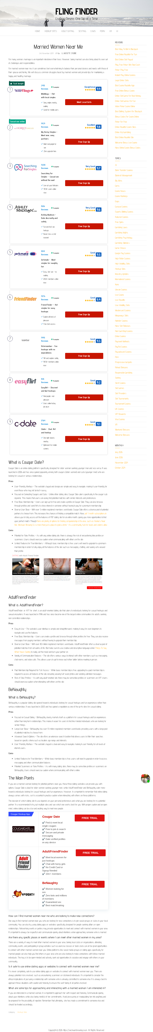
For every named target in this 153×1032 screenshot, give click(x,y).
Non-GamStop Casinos (124, 331)
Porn (102, 31)
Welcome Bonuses (122, 434)
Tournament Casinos (123, 403)
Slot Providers (120, 393)
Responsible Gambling (123, 372)
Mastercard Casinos (123, 310)
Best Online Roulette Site (124, 137)
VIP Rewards (120, 414)
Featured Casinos (121, 217)
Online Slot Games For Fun (125, 101)
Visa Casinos (120, 419)
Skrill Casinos (120, 383)
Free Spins (119, 222)
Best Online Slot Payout (124, 59)
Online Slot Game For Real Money (128, 95)
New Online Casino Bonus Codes (127, 147)
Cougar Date (51, 816)
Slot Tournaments (122, 398)
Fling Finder (76, 11)
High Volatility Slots (122, 263)
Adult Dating (67, 31)
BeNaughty (50, 883)
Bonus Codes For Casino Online (127, 116)
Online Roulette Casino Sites (125, 127)
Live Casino (119, 294)
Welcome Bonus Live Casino (126, 142)
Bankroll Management (123, 175)
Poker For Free (121, 121)
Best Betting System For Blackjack (128, 111)
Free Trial (90, 817)
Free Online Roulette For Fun (126, 54)
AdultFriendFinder (55, 851)
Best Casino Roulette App (124, 85)
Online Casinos (120, 336)
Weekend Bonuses (122, 429)
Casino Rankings (121, 196)
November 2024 (121, 462)
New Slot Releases (122, 325)
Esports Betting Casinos (124, 211)
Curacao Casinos (121, 206)
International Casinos (122, 279)
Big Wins (118, 180)
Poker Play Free (121, 69)
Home (37, 31)
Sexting (82, 31)
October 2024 (120, 467)
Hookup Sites (51, 31)
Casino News (120, 191)
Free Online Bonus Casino (125, 90)
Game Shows (120, 248)
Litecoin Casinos (121, 289)
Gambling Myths (121, 232)
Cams (93, 31)
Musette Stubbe (70, 53)
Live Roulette (120, 299)
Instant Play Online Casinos (125, 75)
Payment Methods (122, 341)
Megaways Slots (121, 315)
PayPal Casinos (121, 346)
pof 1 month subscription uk (95, 513)
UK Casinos (119, 408)
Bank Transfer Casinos (124, 170)
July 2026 (119, 452)
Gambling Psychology (123, 237)
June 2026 (119, 457)
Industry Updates (121, 274)
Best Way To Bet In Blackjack (126, 49)
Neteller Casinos (121, 320)
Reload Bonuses (121, 367)
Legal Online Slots (122, 80)
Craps (117, 201)
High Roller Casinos (122, 258)
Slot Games (119, 388)
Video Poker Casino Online (125, 106)
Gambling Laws (121, 227)
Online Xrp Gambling (123, 132)
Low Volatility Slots (122, 305)
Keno (117, 284)
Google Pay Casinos (122, 253)
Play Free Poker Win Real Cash (127, 64)
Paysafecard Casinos (123, 351)
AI (117, 31)
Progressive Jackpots (123, 362)
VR (110, 31)
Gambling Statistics (122, 242)
